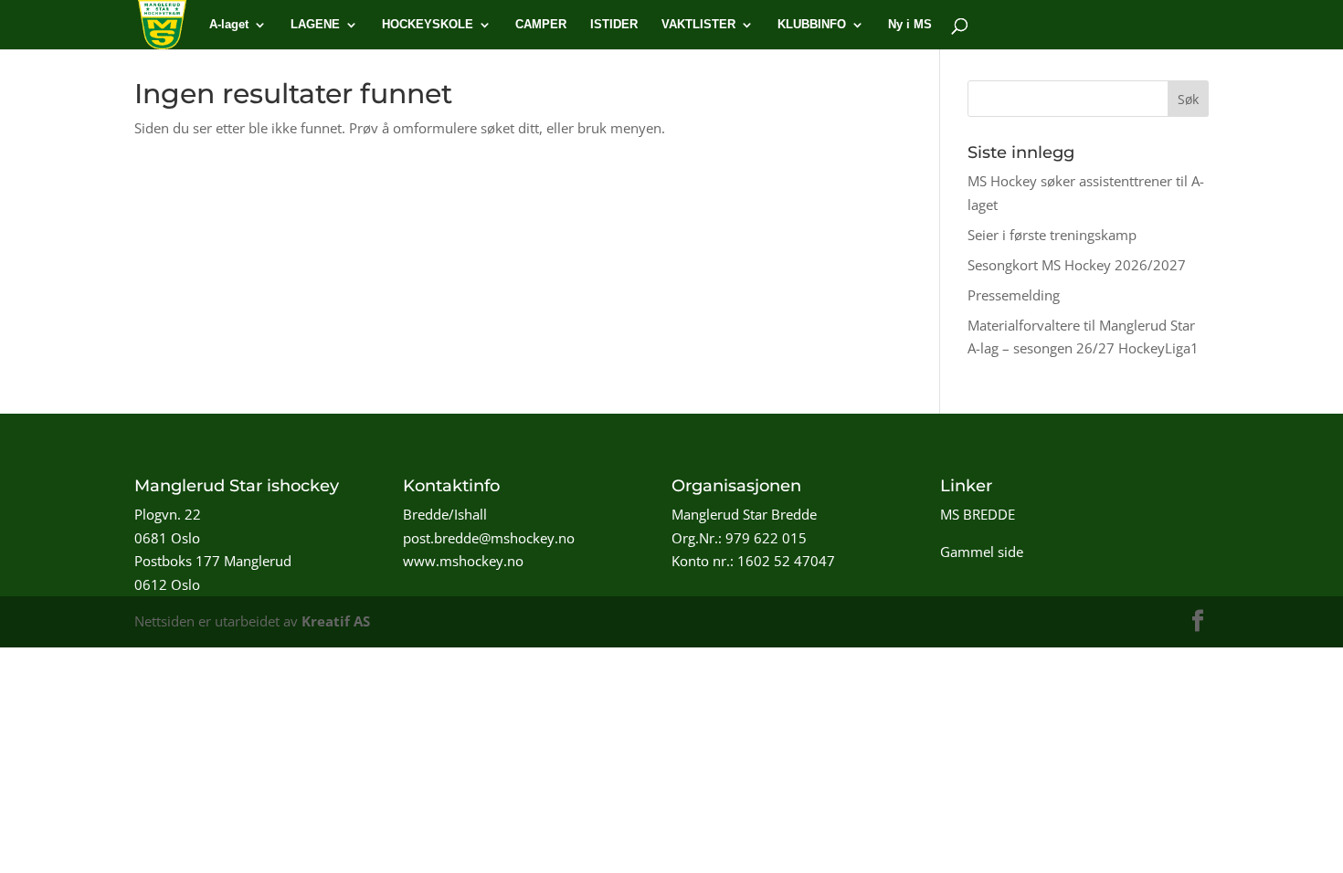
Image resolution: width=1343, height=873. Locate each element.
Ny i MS (910, 24)
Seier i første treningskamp (1052, 235)
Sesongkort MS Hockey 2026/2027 (1077, 265)
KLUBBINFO (811, 24)
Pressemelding (1014, 295)
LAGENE (315, 24)
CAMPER (540, 24)
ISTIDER (614, 24)
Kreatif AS (335, 621)
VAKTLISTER (698, 24)
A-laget (229, 24)
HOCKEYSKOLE (427, 24)
